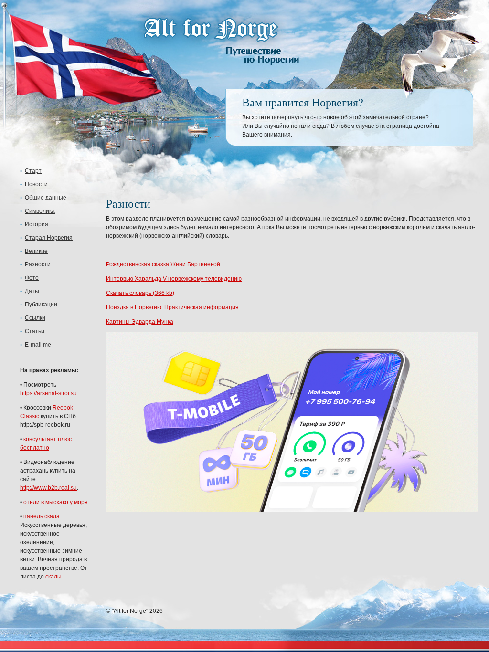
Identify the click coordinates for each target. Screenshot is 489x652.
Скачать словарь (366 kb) (140, 293)
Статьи (34, 331)
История (36, 224)
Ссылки (35, 318)
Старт (33, 171)
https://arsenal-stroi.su (48, 393)
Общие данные (45, 197)
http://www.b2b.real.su (48, 487)
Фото (32, 277)
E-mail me (38, 344)
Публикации (41, 304)
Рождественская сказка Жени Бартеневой (163, 264)
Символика (40, 211)
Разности (38, 264)
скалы (53, 576)
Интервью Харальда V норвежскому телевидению (174, 278)
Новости (36, 184)
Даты (32, 291)
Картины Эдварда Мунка (139, 321)
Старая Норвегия (49, 237)
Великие (36, 251)
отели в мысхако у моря (55, 502)
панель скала (41, 516)
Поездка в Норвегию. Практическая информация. (173, 307)
